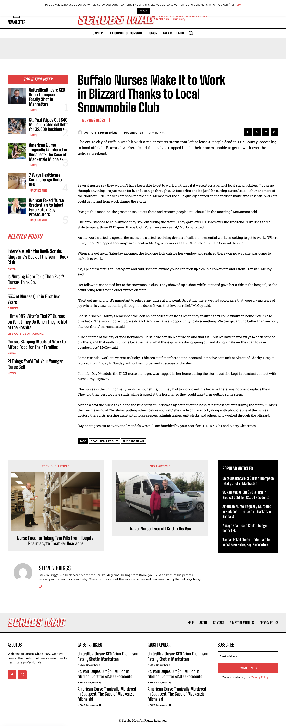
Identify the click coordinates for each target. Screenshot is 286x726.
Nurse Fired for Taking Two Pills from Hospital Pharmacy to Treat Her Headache (56, 540)
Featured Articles (105, 441)
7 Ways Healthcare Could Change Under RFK (46, 179)
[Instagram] (40, 585)
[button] (190, 33)
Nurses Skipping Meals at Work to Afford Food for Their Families (37, 344)
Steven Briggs (107, 132)
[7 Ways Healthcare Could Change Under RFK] (17, 181)
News (33, 110)
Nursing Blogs (93, 120)
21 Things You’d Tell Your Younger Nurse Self (35, 364)
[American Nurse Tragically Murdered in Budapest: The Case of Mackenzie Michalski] (17, 151)
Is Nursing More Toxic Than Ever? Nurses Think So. (36, 279)
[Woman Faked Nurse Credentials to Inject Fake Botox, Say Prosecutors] (17, 206)
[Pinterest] (265, 132)
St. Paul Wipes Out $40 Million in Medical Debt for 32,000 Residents (48, 124)
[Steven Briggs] (81, 132)
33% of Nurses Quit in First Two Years (34, 299)
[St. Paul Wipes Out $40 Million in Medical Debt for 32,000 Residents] (17, 126)
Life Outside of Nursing (26, 333)
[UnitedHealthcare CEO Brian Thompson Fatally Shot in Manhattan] (17, 96)
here (238, 4)
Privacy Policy (259, 677)
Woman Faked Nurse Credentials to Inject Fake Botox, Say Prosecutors (46, 207)
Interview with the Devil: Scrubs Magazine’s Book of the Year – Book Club (38, 256)
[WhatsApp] (274, 132)
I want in (246, 667)
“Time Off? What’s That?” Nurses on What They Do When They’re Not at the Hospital (37, 321)
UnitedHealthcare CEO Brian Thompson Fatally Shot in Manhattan (47, 97)
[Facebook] (248, 132)
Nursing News (133, 441)
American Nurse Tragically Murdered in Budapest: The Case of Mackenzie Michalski (48, 152)
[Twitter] (257, 132)
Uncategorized (39, 190)
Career (13, 308)
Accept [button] (143, 10)
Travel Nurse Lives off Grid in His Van (160, 528)
